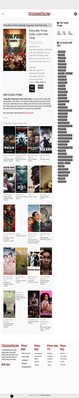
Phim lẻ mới (25, 353)
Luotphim (62, 67)
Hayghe (24, 363)
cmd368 (4, 371)
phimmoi (61, 104)
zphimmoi (62, 181)
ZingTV (61, 178)
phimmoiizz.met (63, 122)
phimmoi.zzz (63, 113)
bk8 (15, 376)
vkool (67, 163)
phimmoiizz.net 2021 (65, 126)
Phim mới (62, 150)
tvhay (61, 163)
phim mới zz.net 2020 (65, 156)
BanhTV (61, 51)
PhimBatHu (62, 82)
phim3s (61, 73)
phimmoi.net (62, 107)
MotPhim (62, 70)
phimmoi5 (29, 113)
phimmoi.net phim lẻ (65, 110)
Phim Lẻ (43, 82)
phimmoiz (62, 129)
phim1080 (62, 76)
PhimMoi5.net (7, 350)
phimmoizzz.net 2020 (65, 147)
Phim (37, 82)
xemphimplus (63, 175)
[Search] (75, 14)
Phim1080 (25, 357)
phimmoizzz (62, 144)
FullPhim (62, 58)
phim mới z (62, 153)
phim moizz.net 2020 (65, 135)
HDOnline (62, 64)
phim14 (69, 73)
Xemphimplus (26, 367)
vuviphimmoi (63, 169)
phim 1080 (62, 79)
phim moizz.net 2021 (65, 138)
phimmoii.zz (62, 116)
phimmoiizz (62, 119)
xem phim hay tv (64, 172)
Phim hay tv (62, 98)
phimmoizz (62, 132)
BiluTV (61, 54)
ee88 (16, 373)
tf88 (3, 369)
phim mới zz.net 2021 (65, 160)
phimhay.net (62, 92)
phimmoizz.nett (63, 141)
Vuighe (61, 166)
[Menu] (3, 13)
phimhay (61, 85)
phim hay (62, 88)
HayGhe (61, 61)
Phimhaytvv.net (63, 101)
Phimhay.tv (62, 95)
